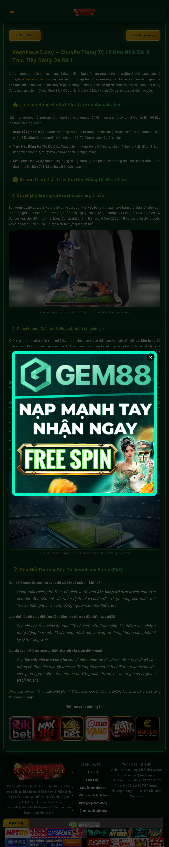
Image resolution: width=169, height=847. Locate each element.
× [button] (150, 357)
